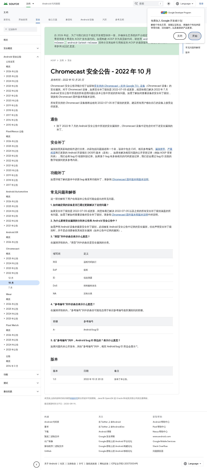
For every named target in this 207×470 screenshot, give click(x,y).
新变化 (7, 19)
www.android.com (162, 436)
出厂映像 (48, 441)
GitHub (47, 451)
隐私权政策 (91, 463)
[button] (18, 48)
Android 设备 (87, 19)
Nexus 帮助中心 (160, 431)
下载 (46, 431)
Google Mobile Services (164, 441)
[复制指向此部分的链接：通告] (61, 119)
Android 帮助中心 (161, 421)
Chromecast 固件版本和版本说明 (130, 179)
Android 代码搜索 (51, 3)
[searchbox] (20, 29)
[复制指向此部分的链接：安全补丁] (68, 143)
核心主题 (52, 19)
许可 (81, 463)
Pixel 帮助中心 (159, 426)
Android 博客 (105, 431)
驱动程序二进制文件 (53, 446)
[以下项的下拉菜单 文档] (34, 3)
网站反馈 (104, 463)
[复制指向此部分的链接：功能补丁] (68, 173)
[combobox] (148, 3)
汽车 (105, 19)
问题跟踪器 (158, 451)
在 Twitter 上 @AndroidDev (111, 426)
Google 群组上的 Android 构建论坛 (115, 446)
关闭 (179, 36)
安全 (38, 19)
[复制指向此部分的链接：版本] (61, 359)
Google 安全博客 (107, 436)
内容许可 (74, 398)
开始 (194, 36)
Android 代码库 (51, 421)
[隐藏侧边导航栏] (36, 464)
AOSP (53, 60)
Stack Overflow (160, 446)
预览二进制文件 (51, 436)
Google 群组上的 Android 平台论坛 (115, 441)
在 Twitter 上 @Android (110, 421)
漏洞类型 (160, 149)
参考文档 (119, 19)
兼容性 (69, 19)
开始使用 (23, 19)
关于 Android (50, 463)
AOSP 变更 (68, 46)
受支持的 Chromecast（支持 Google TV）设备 (119, 85)
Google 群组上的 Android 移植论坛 (115, 451)
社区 (62, 463)
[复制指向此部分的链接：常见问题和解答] (79, 192)
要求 (46, 426)
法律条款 (71, 463)
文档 (28, 3)
